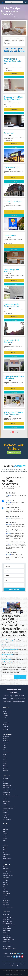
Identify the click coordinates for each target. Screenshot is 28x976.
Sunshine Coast (6, 797)
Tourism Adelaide (7, 919)
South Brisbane (6, 893)
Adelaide (5, 836)
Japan (4, 765)
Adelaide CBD (6, 877)
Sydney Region (6, 787)
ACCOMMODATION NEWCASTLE (14, 691)
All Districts (5, 866)
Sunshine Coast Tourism (8, 917)
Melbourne (5, 829)
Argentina (5, 770)
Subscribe (5, 728)
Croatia (5, 750)
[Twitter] (17, 956)
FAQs (4, 717)
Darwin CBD (5, 880)
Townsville (5, 851)
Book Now (14, 73)
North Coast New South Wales (10, 789)
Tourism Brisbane (7, 946)
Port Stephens (6, 805)
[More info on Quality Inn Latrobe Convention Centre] (14, 331)
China (11, 965)
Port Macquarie (6, 854)
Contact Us (5, 722)
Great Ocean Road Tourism (9, 944)
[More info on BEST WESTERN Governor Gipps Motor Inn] (14, 88)
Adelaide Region (6, 815)
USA (14, 964)
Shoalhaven (5, 810)
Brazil (4, 754)
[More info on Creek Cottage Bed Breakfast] (14, 295)
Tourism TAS (6, 932)
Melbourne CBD (6, 868)
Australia (5, 738)
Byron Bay (5, 847)
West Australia (6, 790)
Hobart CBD (5, 884)
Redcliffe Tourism (7, 935)
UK (10, 964)
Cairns (4, 843)
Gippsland (5, 812)
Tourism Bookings (7, 928)
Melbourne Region (7, 785)
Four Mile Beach (6, 904)
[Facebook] (19, 956)
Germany (5, 749)
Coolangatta (5, 895)
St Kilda (4, 888)
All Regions (5, 778)
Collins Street (6, 889)
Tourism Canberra (7, 926)
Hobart (4, 856)
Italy (4, 743)
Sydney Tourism (6, 930)
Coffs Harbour (6, 860)
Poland (4, 759)
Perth (4, 831)
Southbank (5, 873)
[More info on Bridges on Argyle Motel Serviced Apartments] (14, 124)
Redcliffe (5, 849)
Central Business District (8, 875)
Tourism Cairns (6, 914)
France (4, 745)
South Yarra (5, 902)
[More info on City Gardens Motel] (14, 192)
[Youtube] (22, 956)
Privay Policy (6, 729)
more (16, 432)
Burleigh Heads (6, 900)
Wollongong (5, 845)
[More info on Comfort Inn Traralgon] (14, 226)
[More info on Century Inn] (14, 158)
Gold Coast (5, 833)
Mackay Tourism (6, 941)
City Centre (5, 897)
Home (3, 17)
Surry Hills (5, 905)
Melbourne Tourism (7, 937)
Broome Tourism (6, 934)
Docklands (5, 898)
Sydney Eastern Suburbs (8, 871)
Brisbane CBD (6, 882)
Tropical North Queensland (9, 806)
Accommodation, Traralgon (12, 17)
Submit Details (14, 589)
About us (5, 724)
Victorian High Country (8, 808)
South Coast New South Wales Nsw (11, 796)
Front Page (5, 726)
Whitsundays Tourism (8, 916)
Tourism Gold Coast (7, 921)
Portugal (5, 761)
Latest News (6, 715)
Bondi (4, 886)
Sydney (4, 827)
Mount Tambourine (7, 858)
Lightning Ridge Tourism (8, 939)
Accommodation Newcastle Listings (14, 974)
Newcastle (5, 842)
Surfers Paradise (6, 870)
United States (6, 740)
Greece (5, 758)
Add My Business (14, 452)
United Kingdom (7, 752)
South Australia (6, 794)
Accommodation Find (7, 923)
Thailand (5, 768)
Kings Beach (5, 891)
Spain (4, 747)
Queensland (5, 783)
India (4, 756)
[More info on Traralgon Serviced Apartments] (14, 367)
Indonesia (5, 767)
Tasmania (5, 799)
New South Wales (7, 780)
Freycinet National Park (8, 907)
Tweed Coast (6, 814)
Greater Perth (6, 803)
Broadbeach (5, 879)
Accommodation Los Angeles (9, 948)
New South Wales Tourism (9, 925)
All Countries (6, 736)
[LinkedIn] (14, 956)
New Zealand (6, 742)
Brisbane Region (6, 801)
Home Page (5, 710)
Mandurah (5, 852)
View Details (14, 77)
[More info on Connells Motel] (14, 260)
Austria (5, 763)
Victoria (4, 781)
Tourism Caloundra (7, 943)
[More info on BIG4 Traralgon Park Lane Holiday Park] (14, 403)
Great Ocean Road (7, 819)
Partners (5, 713)
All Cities (5, 826)
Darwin (4, 840)
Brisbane (5, 834)
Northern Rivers (6, 792)
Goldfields (5, 817)
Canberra (5, 838)
